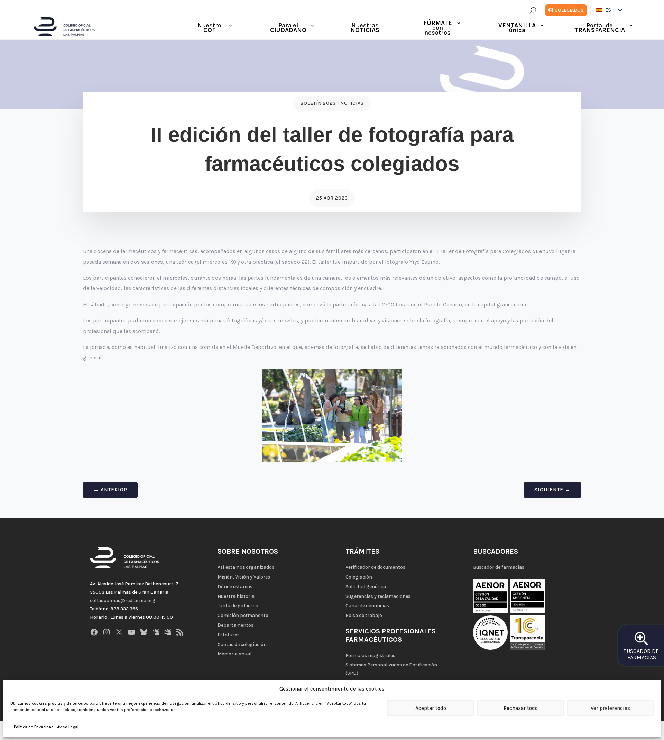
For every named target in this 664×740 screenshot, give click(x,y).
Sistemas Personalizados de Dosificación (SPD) (391, 669)
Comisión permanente (243, 615)
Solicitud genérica (365, 587)
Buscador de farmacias (498, 567)
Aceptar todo (430, 708)
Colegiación (358, 577)
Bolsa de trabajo (363, 615)
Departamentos (235, 625)
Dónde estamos (235, 587)
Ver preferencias (610, 708)
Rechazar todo (521, 708)
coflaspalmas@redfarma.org (122, 600)
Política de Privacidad (34, 726)
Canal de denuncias (367, 606)
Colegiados (569, 10)
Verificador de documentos (375, 567)
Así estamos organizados (246, 567)
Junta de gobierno (238, 606)
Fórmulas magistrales (370, 655)
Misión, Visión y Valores (244, 577)
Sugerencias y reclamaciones (378, 596)
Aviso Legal (68, 726)
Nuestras (364, 28)
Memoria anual (234, 654)
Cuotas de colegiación (242, 644)
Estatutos (229, 635)
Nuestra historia (236, 596)
